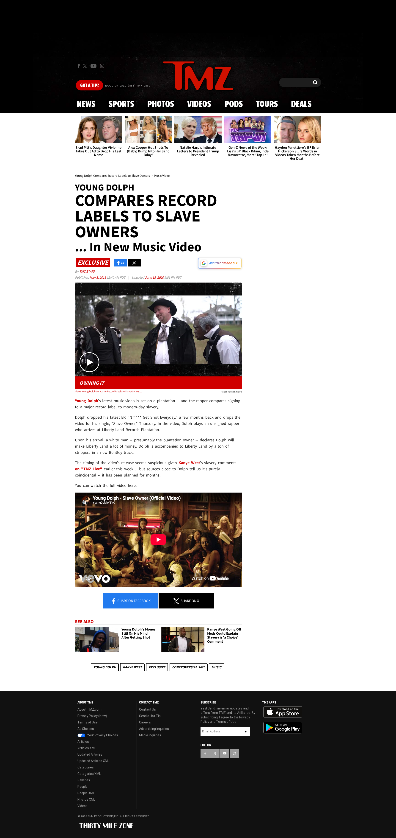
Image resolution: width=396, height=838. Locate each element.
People (82, 786)
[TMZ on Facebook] (78, 66)
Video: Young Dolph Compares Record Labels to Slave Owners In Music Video (108, 391)
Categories (85, 767)
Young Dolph (105, 667)
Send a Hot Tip (150, 716)
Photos (160, 104)
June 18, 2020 (154, 277)
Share (134, 600)
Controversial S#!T (188, 667)
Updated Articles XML (93, 761)
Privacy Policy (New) (92, 716)
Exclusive (157, 667)
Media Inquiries (150, 735)
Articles (83, 741)
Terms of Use (87, 722)
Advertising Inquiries (154, 729)
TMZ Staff (87, 271)
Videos (199, 104)
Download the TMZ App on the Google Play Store (282, 728)
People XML (86, 793)
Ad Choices (85, 729)
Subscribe (245, 731)
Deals (301, 104)
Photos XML (86, 799)
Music (216, 667)
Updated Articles (89, 754)
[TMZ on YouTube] (224, 753)
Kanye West (132, 667)
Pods (234, 104)
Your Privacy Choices (102, 735)
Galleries (83, 780)
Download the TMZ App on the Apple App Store (282, 712)
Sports (121, 104)
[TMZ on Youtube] (93, 66)
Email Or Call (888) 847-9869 (127, 85)
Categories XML (89, 774)
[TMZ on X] (85, 66)
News (86, 104)
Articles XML (86, 748)
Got (89, 86)
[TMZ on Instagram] (102, 66)
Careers (145, 722)
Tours (267, 104)
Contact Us (147, 709)
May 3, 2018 (98, 277)
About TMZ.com (89, 709)
